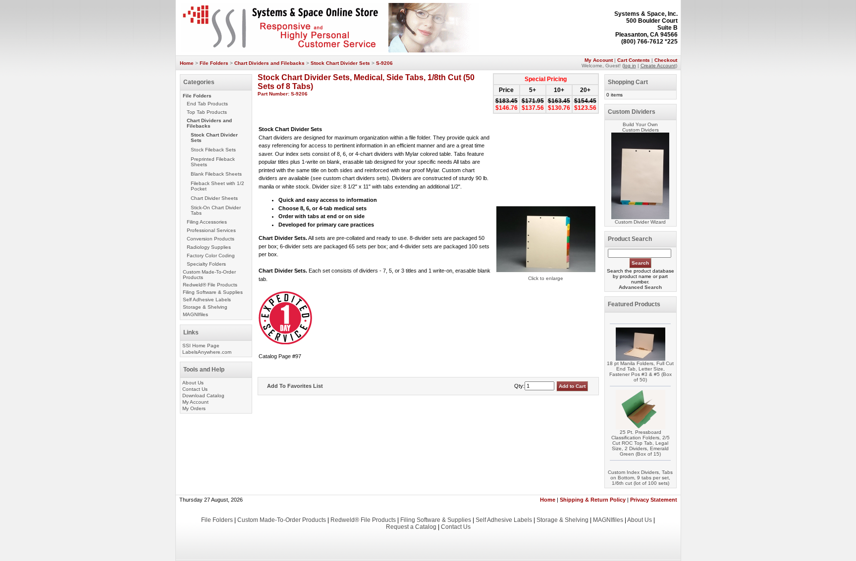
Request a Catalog (411, 526)
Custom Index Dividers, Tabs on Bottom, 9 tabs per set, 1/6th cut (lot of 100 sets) (640, 477)
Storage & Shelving (205, 307)
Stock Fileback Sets (213, 149)
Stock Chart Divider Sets (340, 63)
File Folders (214, 63)
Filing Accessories (207, 222)
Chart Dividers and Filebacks (269, 63)
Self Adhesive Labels (207, 299)
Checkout (665, 60)
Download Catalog (203, 395)
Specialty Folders (206, 264)
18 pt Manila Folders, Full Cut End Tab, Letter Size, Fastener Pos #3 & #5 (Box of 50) (640, 371)
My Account (599, 60)
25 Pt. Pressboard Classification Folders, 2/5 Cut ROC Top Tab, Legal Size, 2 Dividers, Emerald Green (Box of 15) (640, 443)
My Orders (194, 408)
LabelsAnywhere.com (206, 352)
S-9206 (384, 63)
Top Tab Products (207, 112)
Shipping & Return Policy (593, 500)
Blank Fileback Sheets (216, 174)
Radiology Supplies (209, 247)
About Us (193, 382)
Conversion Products (210, 238)
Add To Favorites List (295, 386)
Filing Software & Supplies (213, 292)
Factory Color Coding (211, 255)
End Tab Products (207, 103)
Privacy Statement (653, 500)
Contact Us (195, 389)
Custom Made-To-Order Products (281, 519)
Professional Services (211, 230)
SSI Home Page (200, 345)
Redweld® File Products (210, 284)
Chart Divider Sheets (214, 198)
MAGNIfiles (195, 314)
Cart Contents (633, 60)
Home (187, 63)
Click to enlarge (545, 278)
